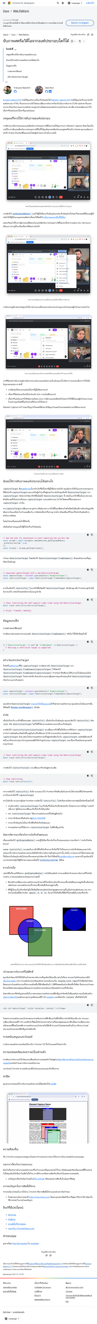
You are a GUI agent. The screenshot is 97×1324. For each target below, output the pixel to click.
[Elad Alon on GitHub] (46, 92)
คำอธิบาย (11, 1219)
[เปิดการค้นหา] (57, 3)
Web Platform (21, 11)
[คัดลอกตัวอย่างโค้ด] (92, 535)
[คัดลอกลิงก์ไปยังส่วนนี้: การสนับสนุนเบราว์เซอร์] (34, 1037)
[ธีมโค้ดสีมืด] (88, 535)
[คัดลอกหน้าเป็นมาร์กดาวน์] (80, 41)
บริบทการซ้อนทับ (10, 997)
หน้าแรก (5, 34)
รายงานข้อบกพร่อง (10, 1287)
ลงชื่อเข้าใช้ (90, 3)
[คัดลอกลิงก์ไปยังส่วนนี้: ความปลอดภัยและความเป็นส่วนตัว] (48, 1052)
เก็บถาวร (37, 1295)
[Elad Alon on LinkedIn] (50, 92)
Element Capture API (60, 100)
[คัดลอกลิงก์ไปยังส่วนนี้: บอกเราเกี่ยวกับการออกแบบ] (34, 1164)
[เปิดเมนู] (4, 3)
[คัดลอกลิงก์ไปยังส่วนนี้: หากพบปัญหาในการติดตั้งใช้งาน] (37, 1186)
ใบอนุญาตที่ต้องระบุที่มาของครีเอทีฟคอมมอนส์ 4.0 (44, 1264)
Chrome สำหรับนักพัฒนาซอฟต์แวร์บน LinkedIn (79, 1296)
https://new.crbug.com (39, 1197)
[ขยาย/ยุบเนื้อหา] (15, 49)
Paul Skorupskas (19, 1243)
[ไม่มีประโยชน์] (92, 35)
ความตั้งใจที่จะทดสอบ (17, 1224)
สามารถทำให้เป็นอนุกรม (41, 704)
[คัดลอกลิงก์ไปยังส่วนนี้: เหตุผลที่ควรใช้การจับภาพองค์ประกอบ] (52, 118)
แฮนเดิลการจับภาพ (66, 856)
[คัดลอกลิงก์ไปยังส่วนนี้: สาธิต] (12, 1076)
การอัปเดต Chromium (42, 1287)
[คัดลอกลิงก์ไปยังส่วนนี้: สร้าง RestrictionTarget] (31, 660)
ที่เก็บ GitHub (38, 1179)
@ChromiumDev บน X (74, 1287)
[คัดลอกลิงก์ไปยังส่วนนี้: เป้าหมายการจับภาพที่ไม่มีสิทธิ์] (35, 972)
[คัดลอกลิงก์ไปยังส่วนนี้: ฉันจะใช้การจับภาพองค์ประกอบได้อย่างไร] (55, 481)
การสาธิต (52, 1084)
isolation (50, 997)
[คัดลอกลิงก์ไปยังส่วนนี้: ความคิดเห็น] (20, 1149)
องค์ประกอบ (26, 489)
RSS (67, 1301)
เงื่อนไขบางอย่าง (9, 981)
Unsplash (35, 1243)
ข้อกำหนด (12, 1215)
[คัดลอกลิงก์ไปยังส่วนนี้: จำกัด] (11, 715)
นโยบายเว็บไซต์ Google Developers (56, 1266)
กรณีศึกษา (38, 1291)
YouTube (69, 1291)
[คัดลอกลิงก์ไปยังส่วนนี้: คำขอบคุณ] (18, 1236)
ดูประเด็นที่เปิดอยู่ (9, 1291)
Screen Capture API (12, 100)
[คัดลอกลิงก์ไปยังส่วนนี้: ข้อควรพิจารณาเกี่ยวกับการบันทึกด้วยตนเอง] (50, 834)
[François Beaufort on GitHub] (15, 92)
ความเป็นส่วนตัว (18, 1312)
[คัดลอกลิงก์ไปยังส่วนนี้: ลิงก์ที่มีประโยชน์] (25, 1207)
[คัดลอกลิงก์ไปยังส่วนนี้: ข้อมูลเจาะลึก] (21, 620)
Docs (6, 11)
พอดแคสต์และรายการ (42, 1299)
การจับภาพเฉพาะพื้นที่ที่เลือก (54, 217)
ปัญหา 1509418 (38, 818)
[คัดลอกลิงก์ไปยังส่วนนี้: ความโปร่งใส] (17, 867)
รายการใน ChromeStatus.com (21, 1228)
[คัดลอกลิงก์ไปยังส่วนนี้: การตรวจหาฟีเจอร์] (24, 628)
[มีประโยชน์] (88, 35)
